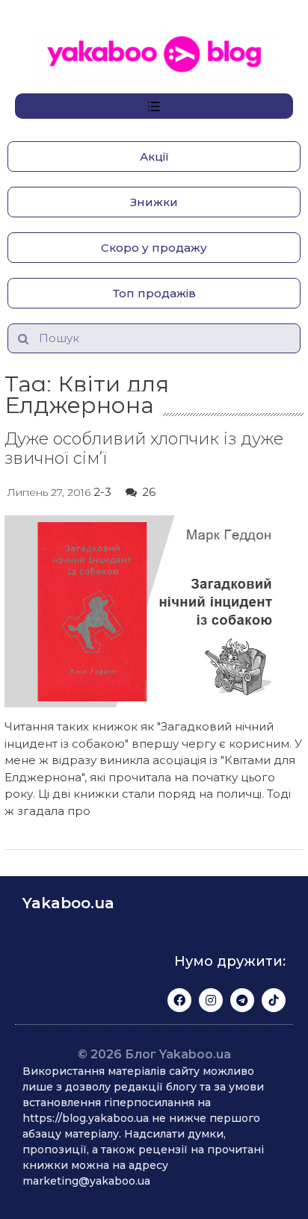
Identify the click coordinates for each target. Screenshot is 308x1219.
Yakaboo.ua (68, 903)
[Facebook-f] (179, 1000)
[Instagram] (211, 1000)
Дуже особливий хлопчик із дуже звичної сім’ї (143, 448)
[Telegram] (242, 1000)
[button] (154, 156)
